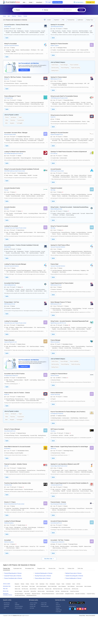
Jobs (24, 2)
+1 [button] (15, 192)
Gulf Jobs (57, 591)
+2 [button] (67, 377)
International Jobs (64, 591)
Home (57, 602)
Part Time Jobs (25, 588)
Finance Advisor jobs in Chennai (42, 578)
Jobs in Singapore (62, 586)
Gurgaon (58, 583)
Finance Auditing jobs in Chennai (73, 578)
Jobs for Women (33, 588)
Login (49, 2)
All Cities (78, 583)
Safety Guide (58, 609)
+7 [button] (68, 211)
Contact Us (58, 606)
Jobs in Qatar (32, 586)
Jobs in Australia (87, 586)
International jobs (45, 606)
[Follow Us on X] (72, 609)
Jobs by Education (50, 591)
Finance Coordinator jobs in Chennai (13, 578)
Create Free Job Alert (74, 591)
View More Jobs (48, 558)
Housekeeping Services (31, 595)
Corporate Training (91, 593)
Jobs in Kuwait (25, 586)
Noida (63, 583)
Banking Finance (54, 70)
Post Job (90, 2)
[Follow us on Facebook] (70, 609)
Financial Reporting (65, 67)
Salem (6, 123)
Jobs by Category (18, 591)
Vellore (6, 120)
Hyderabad (42, 583)
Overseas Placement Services (48, 593)
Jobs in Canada (79, 586)
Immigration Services (69, 593)
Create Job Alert (18, 608)
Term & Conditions (19, 606)
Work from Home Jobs (57, 588)
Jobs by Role (33, 591)
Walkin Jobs (43, 604)
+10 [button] (69, 325)
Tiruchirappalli (19, 123)
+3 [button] (22, 287)
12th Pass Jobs (67, 588)
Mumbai (22, 583)
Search (81, 10)
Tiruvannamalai (20, 120)
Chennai (7, 117)
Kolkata (27, 583)
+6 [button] (62, 230)
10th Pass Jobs (75, 588)
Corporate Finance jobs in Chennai (12, 575)
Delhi (37, 583)
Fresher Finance (54, 64)
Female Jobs (32, 606)
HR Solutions (27, 593)
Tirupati (20, 117)
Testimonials (6, 604)
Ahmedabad (52, 583)
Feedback (17, 604)
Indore (73, 583)
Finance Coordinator (74, 64)
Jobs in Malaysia (71, 586)
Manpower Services (36, 593)
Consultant (39, 2)
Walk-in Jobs (17, 588)
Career (31, 2)
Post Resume (58, 2)
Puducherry (12, 120)
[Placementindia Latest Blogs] (80, 609)
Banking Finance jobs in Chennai (73, 573)
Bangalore (12, 123)
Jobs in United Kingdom (41, 586)
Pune (47, 583)
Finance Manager (64, 64)
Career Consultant (60, 593)
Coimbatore (68, 583)
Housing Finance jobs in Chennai (43, 575)
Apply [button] (7, 37)
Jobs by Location (41, 591)
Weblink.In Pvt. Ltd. (17, 615)
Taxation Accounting (75, 67)
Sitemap (58, 608)
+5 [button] (23, 487)
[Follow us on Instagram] (83, 609)
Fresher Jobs (40, 588)
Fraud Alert (58, 611)
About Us (58, 604)
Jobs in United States (52, 586)
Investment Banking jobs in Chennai (43, 573)
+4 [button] (70, 433)
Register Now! (24, 70)
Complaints (6, 606)
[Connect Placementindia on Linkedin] (75, 609)
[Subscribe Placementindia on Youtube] (85, 609)
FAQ (5, 608)
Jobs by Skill (26, 591)
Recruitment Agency (19, 593)
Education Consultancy (80, 593)
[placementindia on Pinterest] (77, 609)
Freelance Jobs (48, 588)
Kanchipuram (13, 117)
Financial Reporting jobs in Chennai (12, 573)
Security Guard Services (20, 595)
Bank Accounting (55, 67)
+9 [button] (62, 192)
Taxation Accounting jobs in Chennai (74, 575)
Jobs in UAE (17, 586)
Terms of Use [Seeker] (90, 615)
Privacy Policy (82, 615)
